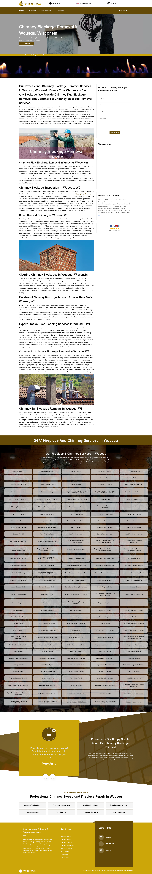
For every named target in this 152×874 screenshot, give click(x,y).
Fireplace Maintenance (47, 678)
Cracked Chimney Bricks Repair (134, 573)
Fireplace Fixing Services (47, 685)
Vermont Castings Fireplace (134, 610)
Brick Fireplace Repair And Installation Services (18, 702)
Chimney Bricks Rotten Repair (105, 573)
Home (21, 11)
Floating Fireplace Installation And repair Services (105, 702)
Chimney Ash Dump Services (76, 521)
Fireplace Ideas (18, 671)
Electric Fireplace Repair (105, 534)
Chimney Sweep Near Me (76, 671)
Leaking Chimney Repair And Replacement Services (47, 573)
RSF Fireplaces (18, 610)
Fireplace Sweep (76, 527)
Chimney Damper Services (47, 521)
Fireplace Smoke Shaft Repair (47, 499)
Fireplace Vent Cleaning (105, 527)
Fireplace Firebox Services (75, 558)
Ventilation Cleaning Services (47, 694)
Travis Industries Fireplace (105, 630)
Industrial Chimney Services (134, 565)
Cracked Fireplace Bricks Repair (76, 702)
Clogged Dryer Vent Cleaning (18, 658)
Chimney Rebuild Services (47, 645)
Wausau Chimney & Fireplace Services (107, 870)
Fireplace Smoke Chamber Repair (76, 499)
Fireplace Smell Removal (18, 580)
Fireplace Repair (76, 484)
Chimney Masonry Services (47, 527)
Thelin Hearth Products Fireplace (47, 637)
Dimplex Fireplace (105, 617)
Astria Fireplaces (133, 603)
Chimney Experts (18, 665)
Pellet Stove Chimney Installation (76, 587)
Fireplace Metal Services (18, 558)
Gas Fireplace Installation (18, 541)
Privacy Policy (65, 857)
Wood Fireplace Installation (134, 534)
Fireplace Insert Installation (18, 645)
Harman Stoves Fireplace (47, 617)
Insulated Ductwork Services (133, 694)
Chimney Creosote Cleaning (47, 484)
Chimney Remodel (105, 694)
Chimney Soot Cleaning (18, 484)
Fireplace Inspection (76, 507)
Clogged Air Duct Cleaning (47, 658)
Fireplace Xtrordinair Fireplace (134, 623)
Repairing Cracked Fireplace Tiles (76, 573)
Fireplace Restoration (18, 492)
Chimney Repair (105, 478)
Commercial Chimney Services (76, 565)
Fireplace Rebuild (18, 534)
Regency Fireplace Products (134, 594)
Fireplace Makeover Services (76, 694)
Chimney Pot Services (105, 521)
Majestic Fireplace (105, 610)
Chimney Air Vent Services (18, 594)
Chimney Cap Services (47, 514)
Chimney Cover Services (105, 514)
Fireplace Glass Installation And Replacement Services (47, 549)
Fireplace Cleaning (134, 471)
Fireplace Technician (133, 671)
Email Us (113, 3)
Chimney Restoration (18, 507)
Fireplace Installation (105, 484)
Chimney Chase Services (76, 514)
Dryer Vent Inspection (134, 651)
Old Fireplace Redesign (104, 580)
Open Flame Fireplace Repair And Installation (18, 693)
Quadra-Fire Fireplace (134, 617)
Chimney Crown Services (18, 514)
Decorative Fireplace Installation (133, 665)
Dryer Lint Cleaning (76, 651)
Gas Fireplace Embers (134, 587)
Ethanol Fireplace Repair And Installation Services (105, 541)
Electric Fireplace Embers (105, 587)
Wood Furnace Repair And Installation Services (75, 541)
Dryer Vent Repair (47, 665)
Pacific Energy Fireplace (47, 623)
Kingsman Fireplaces (105, 603)
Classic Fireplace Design (134, 580)
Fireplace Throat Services (18, 565)
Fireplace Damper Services (105, 558)
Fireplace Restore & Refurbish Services (47, 702)
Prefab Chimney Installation (76, 645)
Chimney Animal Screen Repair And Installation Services (105, 492)
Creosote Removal (47, 478)
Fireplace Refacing (105, 499)
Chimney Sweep (18, 471)
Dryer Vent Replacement (76, 665)
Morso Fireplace (76, 630)
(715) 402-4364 (124, 11)
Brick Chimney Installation (133, 492)
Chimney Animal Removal (105, 637)
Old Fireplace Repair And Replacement (105, 506)
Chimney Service (76, 471)
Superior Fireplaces (18, 603)
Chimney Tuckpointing (134, 499)
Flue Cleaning (18, 478)
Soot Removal (76, 478)
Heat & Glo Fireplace (18, 617)
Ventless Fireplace (76, 685)
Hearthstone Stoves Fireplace (134, 630)
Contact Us (61, 11)
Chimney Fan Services (134, 521)
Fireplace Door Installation (76, 550)
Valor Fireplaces (47, 603)
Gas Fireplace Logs (134, 558)
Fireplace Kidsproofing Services (105, 645)
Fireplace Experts (134, 658)
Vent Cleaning (18, 651)
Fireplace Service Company (76, 658)
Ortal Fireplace (105, 623)
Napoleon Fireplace (76, 610)
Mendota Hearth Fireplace (76, 623)
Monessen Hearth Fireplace (47, 630)
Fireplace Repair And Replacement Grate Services (47, 558)
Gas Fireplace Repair (76, 534)
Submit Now (115, 132)
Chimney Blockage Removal (47, 507)
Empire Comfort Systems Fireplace (18, 637)
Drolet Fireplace (18, 630)
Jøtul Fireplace (18, 623)
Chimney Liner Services (18, 521)
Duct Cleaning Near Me (47, 671)
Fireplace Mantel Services (134, 702)
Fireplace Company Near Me (18, 678)
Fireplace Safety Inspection (105, 665)
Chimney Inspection (104, 471)
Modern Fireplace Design (18, 587)
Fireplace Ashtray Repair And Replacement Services (133, 549)
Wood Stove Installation (105, 678)
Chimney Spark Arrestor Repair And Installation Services (76, 492)
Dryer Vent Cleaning (133, 645)
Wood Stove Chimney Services (18, 685)
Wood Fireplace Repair (47, 534)
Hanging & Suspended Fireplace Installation (133, 685)
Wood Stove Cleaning (134, 678)
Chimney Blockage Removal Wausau (36, 55)
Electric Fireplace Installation (47, 541)
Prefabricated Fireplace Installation (134, 541)
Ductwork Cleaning (105, 671)
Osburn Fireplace (76, 617)
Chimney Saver (134, 507)
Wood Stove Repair (76, 678)
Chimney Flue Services (134, 514)
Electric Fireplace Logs (47, 565)
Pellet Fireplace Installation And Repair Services (105, 594)
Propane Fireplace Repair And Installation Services (18, 549)
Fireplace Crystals (47, 594)
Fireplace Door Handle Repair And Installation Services (105, 549)
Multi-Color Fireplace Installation (76, 594)
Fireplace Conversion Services (105, 685)
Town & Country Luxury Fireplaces (76, 602)
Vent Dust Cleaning (105, 651)
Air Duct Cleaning (47, 651)
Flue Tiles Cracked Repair (76, 580)
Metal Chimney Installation (18, 499)
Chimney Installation (133, 478)
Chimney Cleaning (47, 471)
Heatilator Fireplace (47, 610)
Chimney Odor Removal (47, 580)
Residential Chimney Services (105, 565)
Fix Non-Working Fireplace (47, 492)
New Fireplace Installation (133, 484)
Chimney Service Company (105, 658)
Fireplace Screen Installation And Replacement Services (134, 637)
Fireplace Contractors (134, 527)
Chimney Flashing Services (18, 527)
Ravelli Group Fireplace (76, 637)
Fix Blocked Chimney (18, 573)
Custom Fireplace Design (47, 587)
